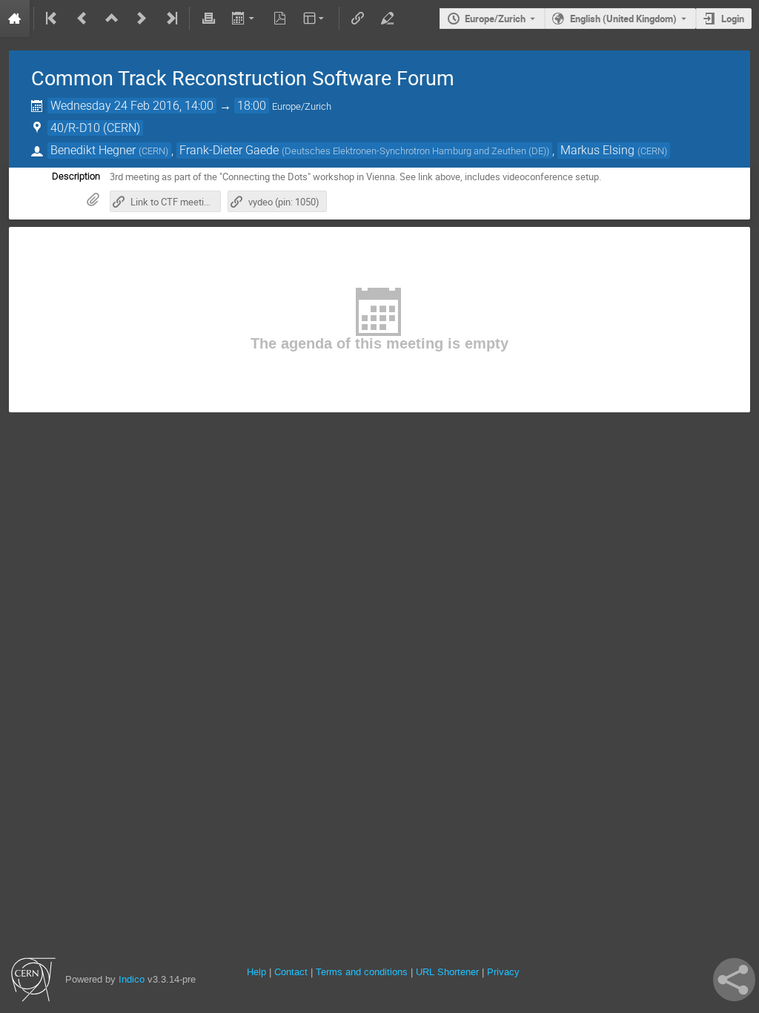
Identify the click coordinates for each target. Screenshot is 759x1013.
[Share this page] (734, 979)
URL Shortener (447, 972)
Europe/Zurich (495, 18)
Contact (291, 972)
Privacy (503, 972)
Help (256, 972)
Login (732, 18)
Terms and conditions (362, 972)
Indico (132, 979)
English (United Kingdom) (623, 18)
